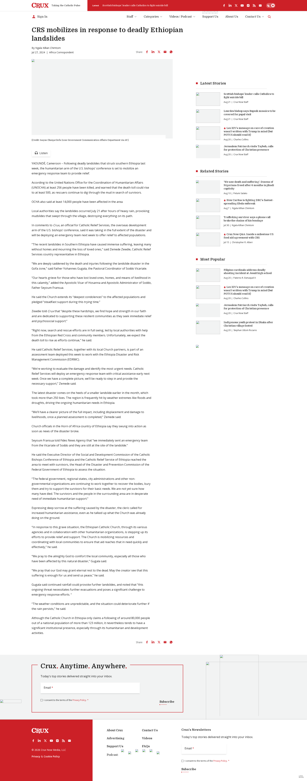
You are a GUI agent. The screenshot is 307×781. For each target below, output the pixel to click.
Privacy (36, 756)
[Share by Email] (165, 52)
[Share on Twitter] (159, 52)
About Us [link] (231, 16)
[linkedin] (230, 5)
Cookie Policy (52, 756)
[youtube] (242, 5)
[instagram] (248, 5)
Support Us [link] (210, 16)
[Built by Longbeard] (301, 776)
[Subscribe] (260, 5)
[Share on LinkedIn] (153, 52)
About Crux (115, 730)
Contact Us (252, 16)
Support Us (115, 746)
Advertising (115, 738)
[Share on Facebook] (147, 52)
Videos (147, 738)
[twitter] (236, 5)
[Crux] (40, 5)
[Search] (269, 16)
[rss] (254, 5)
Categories (151, 16)
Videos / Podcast (180, 16)
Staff (130, 16)
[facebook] (224, 5)
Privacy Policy (79, 700)
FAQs (146, 746)
